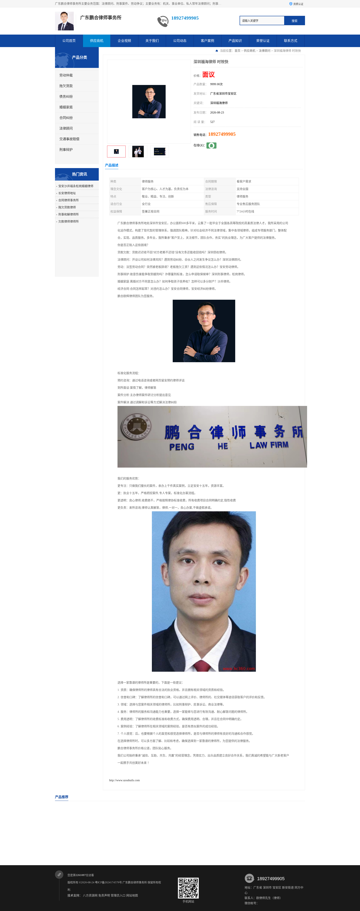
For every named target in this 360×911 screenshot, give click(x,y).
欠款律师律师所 (68, 221)
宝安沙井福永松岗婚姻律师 (75, 186)
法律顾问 (264, 50)
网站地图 (132, 895)
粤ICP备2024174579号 (108, 882)
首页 (237, 50)
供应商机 (96, 40)
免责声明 (104, 895)
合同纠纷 (66, 118)
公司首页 (69, 40)
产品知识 (235, 40)
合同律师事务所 (68, 200)
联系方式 (290, 40)
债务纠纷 (66, 96)
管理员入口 (118, 895)
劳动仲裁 (66, 75)
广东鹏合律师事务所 (134, 882)
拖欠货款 (66, 86)
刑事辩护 (66, 149)
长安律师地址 (67, 193)
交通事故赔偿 (69, 139)
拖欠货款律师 (67, 207)
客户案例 (207, 40)
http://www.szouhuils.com (124, 780)
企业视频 (124, 40)
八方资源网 (90, 895)
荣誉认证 (263, 40)
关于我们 (152, 40)
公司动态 (179, 40)
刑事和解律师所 (68, 214)
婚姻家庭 (66, 107)
